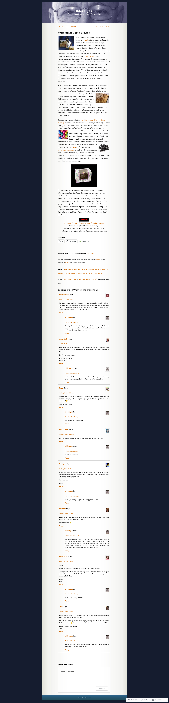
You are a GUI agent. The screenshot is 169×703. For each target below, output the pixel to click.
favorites (76, 269)
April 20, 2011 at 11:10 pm (72, 373)
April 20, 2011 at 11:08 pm (72, 322)
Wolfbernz (63, 556)
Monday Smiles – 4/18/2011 (68, 27)
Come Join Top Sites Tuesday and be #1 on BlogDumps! (84, 223)
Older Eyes (83, 11)
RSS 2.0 (67, 262)
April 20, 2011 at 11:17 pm (72, 641)
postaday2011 (82, 273)
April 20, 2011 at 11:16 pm (72, 594)
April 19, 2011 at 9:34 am (66, 344)
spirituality (91, 253)
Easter (65, 269)
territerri (62, 509)
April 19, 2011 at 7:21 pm (66, 561)
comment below (70, 279)
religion (91, 273)
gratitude (84, 269)
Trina (61, 607)
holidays (91, 269)
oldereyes (69, 317)
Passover (67, 273)
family (70, 269)
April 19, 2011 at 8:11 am (66, 299)
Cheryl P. (62, 464)
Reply (61, 312)
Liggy (61, 388)
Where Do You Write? (102, 27)
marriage (98, 269)
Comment (101, 689)
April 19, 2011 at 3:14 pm (66, 469)
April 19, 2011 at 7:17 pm (66, 513)
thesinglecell (64, 294)
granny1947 (64, 429)
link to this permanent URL (88, 279)
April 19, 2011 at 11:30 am (66, 434)
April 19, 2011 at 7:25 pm (66, 611)
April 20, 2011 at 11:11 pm (72, 451)
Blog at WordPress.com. (84, 697)
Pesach (74, 273)
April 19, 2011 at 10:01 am (66, 393)
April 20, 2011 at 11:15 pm (72, 535)
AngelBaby (63, 339)
